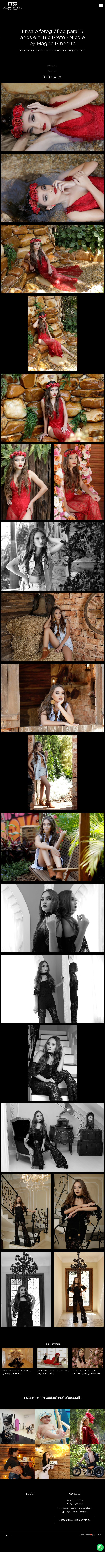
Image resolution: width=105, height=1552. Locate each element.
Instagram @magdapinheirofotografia (52, 1398)
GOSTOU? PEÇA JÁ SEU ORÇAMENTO (75, 1520)
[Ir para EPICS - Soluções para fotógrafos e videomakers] (90, 1535)
